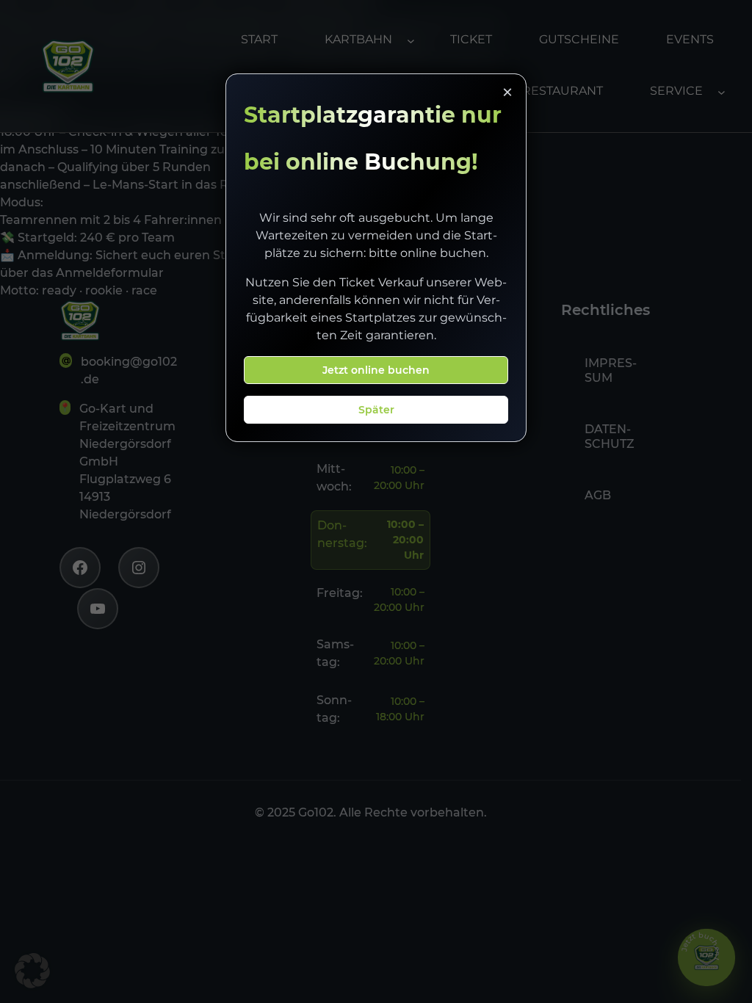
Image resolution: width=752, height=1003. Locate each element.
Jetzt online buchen (376, 370)
